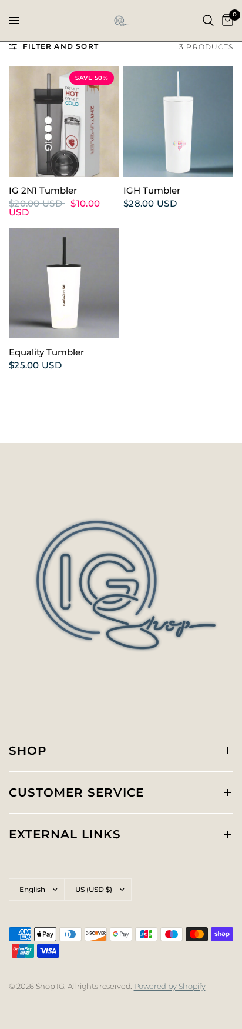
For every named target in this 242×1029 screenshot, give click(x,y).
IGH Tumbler (151, 190)
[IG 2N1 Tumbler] (64, 121)
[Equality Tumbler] (64, 283)
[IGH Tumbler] (178, 121)
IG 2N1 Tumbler (43, 190)
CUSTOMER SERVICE (76, 792)
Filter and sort (61, 46)
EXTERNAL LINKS (65, 834)
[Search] (208, 20)
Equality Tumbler (46, 352)
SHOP (28, 751)
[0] (225, 20)
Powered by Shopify (170, 986)
